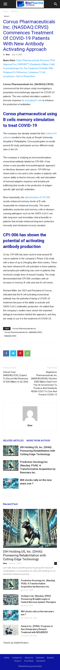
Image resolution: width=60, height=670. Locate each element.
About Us (29, 657)
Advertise (40, 657)
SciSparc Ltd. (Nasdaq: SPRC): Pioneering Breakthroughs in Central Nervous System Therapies (38, 599)
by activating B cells (32, 100)
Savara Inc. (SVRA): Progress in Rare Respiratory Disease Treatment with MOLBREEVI (37, 629)
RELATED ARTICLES (13, 440)
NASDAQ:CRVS (10, 336)
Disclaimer (41, 661)
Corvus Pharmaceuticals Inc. (24, 328)
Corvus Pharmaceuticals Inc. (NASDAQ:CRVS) (23, 332)
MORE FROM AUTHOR (38, 440)
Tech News (28, 661)
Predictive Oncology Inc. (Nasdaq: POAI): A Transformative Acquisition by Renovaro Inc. (38, 583)
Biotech (14, 11)
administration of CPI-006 (37, 197)
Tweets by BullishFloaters (16, 642)
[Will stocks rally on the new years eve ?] (10, 483)
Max (8, 54)
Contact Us (17, 657)
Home (5, 11)
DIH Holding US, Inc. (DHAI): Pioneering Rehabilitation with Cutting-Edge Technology (37, 451)
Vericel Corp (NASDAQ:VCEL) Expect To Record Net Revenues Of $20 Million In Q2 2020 (15, 377)
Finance (17, 661)
